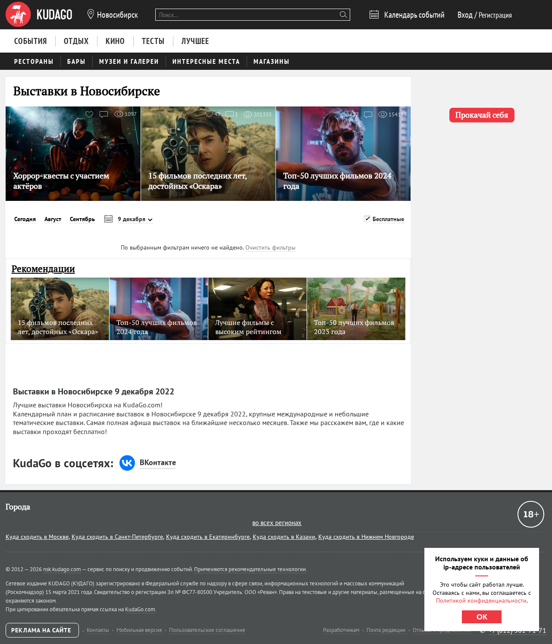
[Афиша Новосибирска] (39, 14)
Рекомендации (43, 269)
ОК (482, 617)
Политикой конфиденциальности (481, 600)
